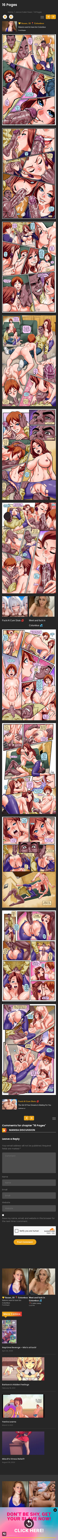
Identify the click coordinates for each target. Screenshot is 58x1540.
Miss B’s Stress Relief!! (13, 1458)
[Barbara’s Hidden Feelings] (23, 1368)
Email (4, 1189)
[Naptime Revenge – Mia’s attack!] (9, 1331)
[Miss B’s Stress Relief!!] (23, 1443)
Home (10, 12)
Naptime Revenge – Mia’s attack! (19, 1347)
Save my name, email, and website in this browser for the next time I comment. (28, 1220)
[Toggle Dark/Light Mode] (11, 17)
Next (53, 17)
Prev (48, 17)
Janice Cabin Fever (23, 12)
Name (5, 1176)
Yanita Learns (9, 1421)
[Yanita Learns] (23, 1406)
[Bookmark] (5, 17)
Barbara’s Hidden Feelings (15, 1384)
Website (6, 1202)
